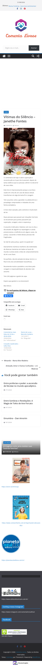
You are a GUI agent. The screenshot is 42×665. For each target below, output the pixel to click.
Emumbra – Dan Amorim (15, 418)
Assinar (34, 48)
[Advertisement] (21, 80)
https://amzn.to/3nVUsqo (10, 487)
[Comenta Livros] (4, 56)
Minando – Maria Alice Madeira (16, 360)
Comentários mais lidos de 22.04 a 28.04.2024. (10, 334)
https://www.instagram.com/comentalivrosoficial (18, 612)
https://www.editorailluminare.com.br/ (15, 599)
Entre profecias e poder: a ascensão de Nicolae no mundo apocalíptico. (20, 384)
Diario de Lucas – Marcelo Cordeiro (27, 333)
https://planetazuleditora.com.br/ (13, 560)
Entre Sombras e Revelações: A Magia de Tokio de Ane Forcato (18, 402)
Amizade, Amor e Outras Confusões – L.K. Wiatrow (22, 367)
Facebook (6, 619)
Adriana (16, 125)
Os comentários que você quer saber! (21, 6)
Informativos (34, 444)
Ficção (6, 112)
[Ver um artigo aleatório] (37, 56)
